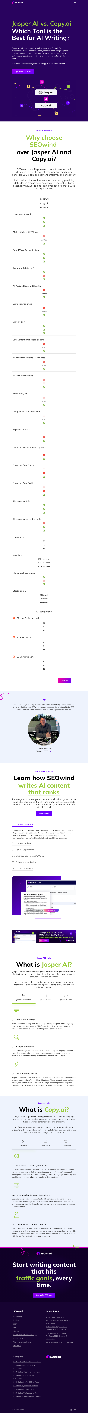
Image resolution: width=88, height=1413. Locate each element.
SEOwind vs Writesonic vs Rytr (25, 1393)
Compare (18, 1356)
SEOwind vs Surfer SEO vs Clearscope (23, 1376)
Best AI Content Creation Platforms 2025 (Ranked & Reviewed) (56, 1336)
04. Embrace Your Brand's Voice (28, 856)
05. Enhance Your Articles (24, 862)
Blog (15, 1324)
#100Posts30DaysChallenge (24, 1335)
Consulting (17, 1316)
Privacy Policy (19, 1338)
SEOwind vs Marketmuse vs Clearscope (24, 1366)
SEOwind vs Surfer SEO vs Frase (26, 1382)
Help (15, 1327)
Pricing (16, 1320)
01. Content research (22, 824)
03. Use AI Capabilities (23, 849)
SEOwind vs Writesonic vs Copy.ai (27, 1396)
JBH (50, 751)
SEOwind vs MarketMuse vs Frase (27, 1362)
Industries (17, 1346)
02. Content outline (21, 843)
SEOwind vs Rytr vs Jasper (24, 1389)
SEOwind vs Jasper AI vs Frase (25, 1386)
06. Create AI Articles (22, 868)
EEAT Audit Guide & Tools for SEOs (60, 1342)
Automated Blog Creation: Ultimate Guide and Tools (56, 1328)
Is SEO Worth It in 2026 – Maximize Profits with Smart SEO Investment (59, 1320)
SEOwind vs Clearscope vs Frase (26, 1372)
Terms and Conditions (22, 1342)
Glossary (16, 1331)
